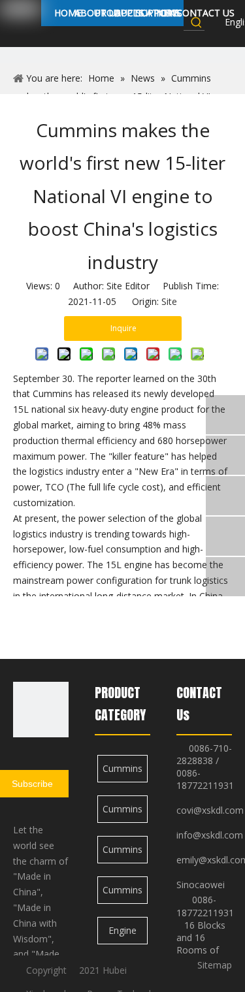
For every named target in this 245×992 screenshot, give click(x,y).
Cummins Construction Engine (123, 772)
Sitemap (214, 965)
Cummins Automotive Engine (123, 853)
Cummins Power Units (122, 813)
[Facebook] (213, 22)
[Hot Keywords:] (196, 22)
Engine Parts (122, 934)
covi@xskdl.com (210, 810)
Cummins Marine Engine (122, 894)
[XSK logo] (41, 709)
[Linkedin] (213, 39)
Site (169, 301)
